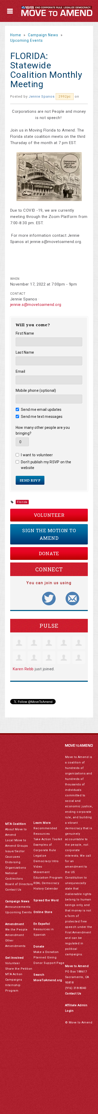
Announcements (18, 907)
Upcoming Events (26, 40)
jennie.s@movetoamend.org (35, 304)
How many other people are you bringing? (43, 430)
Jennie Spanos (42, 96)
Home (15, 35)
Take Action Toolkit (47, 839)
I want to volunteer (37, 455)
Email (20, 371)
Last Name (25, 352)
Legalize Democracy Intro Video (46, 861)
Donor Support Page (48, 963)
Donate (49, 553)
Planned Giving (44, 957)
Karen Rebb (23, 669)
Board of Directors (19, 884)
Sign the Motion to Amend (49, 534)
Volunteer (49, 515)
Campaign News (43, 35)
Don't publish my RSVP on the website (46, 465)
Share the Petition (18, 968)
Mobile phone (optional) (36, 390)
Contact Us (13, 889)
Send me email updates (41, 409)
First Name (25, 333)
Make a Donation (46, 952)
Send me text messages (42, 416)
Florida (22, 502)
